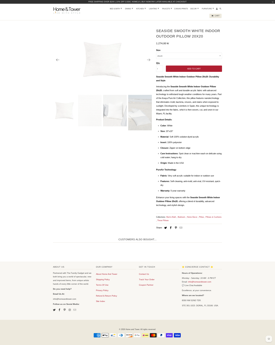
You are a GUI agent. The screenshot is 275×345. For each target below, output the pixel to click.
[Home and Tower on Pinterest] (64, 310)
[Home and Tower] (67, 10)
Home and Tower (132, 329)
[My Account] (217, 9)
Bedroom (182, 217)
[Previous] (57, 60)
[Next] (149, 60)
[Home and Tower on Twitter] (54, 310)
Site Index (100, 301)
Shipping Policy (103, 279)
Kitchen (141, 8)
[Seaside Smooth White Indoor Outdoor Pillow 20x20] (103, 60)
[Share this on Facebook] (170, 227)
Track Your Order (147, 279)
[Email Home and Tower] (75, 310)
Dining (129, 8)
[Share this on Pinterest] (175, 227)
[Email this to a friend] (180, 227)
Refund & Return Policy (106, 296)
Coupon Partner (146, 285)
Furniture (208, 8)
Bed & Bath (171, 217)
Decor (194, 8)
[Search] (221, 9)
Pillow (201, 217)
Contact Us (144, 274)
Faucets (167, 8)
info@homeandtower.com (199, 282)
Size (158, 50)
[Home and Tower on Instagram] (69, 310)
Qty (158, 63)
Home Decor (192, 217)
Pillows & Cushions (214, 217)
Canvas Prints (181, 9)
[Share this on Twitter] (165, 227)
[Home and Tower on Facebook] (59, 310)
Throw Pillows (163, 220)
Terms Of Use (102, 285)
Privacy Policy (102, 290)
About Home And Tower (106, 274)
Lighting (154, 8)
